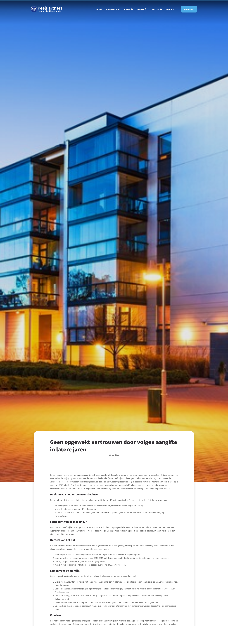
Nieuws (140, 9)
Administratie (112, 9)
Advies (127, 9)
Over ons (155, 9)
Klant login (189, 9)
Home (99, 9)
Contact (170, 9)
